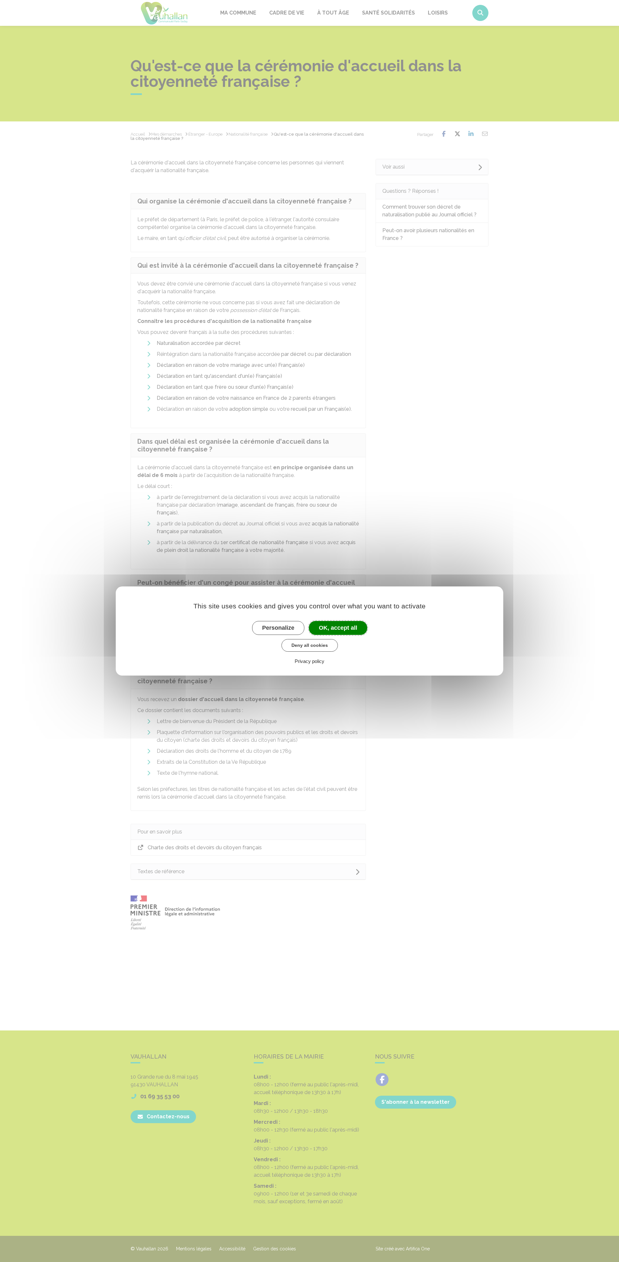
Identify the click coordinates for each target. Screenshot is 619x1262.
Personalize (278, 628)
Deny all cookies (309, 645)
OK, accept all (338, 628)
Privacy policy (309, 661)
